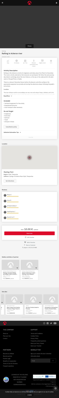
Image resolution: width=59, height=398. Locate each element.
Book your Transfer (36, 346)
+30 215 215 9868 (32, 247)
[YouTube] (55, 323)
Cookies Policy (35, 336)
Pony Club (31, 137)
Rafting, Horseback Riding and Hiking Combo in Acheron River (10, 273)
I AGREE (29, 395)
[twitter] (51, 323)
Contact (5, 338)
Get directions (10, 181)
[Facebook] (48, 323)
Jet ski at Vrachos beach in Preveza (28, 308)
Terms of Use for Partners (10, 363)
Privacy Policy (34, 338)
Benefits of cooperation (9, 361)
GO (53, 360)
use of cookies (50, 392)
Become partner (7, 356)
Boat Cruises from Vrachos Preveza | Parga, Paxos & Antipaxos (9, 308)
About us (5, 333)
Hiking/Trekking (10, 271)
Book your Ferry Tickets (37, 343)
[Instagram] (44, 323)
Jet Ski (23, 305)
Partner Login (6, 358)
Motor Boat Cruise (7, 305)
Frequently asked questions (38, 341)
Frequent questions (8, 366)
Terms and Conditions (37, 333)
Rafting (4, 51)
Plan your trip (7, 336)
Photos (29, 46)
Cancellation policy (11, 127)
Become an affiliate (8, 353)
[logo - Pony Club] (27, 137)
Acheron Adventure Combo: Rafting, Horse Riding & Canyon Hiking (28, 273)
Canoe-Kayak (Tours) (45, 305)
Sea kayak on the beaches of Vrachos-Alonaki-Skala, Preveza (48, 308)
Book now (29, 233)
